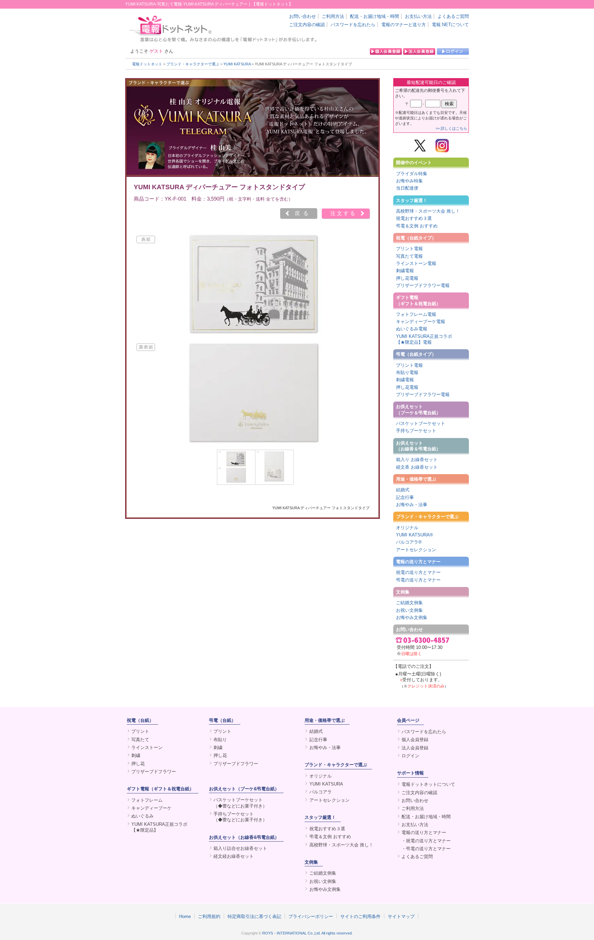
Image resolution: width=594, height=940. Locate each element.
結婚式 (402, 489)
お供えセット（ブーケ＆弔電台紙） (418, 409)
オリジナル (407, 527)
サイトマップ (401, 916)
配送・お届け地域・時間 (374, 16)
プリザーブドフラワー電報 (423, 285)
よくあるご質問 (453, 16)
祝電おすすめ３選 (414, 218)
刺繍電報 (405, 270)
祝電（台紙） (140, 720)
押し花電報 (407, 278)
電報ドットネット (147, 64)
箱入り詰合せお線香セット (240, 848)
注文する (343, 213)
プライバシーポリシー (310, 916)
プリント (140, 731)
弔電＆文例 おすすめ (417, 225)
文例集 (402, 592)
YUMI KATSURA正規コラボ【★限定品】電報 (424, 339)
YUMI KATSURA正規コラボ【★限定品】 (159, 827)
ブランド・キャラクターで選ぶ (192, 64)
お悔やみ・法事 (411, 504)
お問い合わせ (302, 16)
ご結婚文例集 (409, 602)
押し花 (138, 763)
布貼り (220, 739)
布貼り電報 (407, 372)
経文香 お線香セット (417, 467)
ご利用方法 (333, 16)
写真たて (140, 739)
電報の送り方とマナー (418, 561)
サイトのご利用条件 (360, 916)
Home (185, 916)
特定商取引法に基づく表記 (254, 916)
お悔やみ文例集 (411, 617)
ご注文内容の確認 (307, 24)
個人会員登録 (415, 739)
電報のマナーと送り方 (403, 24)
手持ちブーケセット (416, 430)
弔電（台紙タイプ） (416, 354)
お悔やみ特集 (409, 180)
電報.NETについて (450, 24)
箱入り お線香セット (417, 459)
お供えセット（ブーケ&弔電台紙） (244, 788)
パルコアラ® (409, 542)
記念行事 (405, 497)
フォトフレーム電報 (416, 314)
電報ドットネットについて (428, 784)
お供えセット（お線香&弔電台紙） (244, 837)
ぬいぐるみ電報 (411, 328)
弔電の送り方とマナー (418, 580)
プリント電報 (409, 248)
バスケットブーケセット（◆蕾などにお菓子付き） (240, 802)
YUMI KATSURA (237, 64)
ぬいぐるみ (142, 816)
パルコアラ (320, 791)
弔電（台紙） (222, 720)
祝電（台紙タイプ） (416, 238)
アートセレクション (416, 549)
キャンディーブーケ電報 (420, 321)
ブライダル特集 (411, 173)
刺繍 (135, 755)
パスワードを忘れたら (353, 24)
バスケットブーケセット (420, 423)
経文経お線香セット (233, 856)
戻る (303, 213)
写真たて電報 (409, 256)
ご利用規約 (209, 916)
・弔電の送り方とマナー (426, 848)
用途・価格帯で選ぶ (416, 479)
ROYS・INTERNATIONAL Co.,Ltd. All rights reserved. (307, 933)
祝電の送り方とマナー (418, 572)
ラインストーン (147, 747)
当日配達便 (407, 188)
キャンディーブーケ (151, 808)
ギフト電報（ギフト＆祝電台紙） (418, 300)
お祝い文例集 (409, 610)
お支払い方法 (418, 16)
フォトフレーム (147, 800)
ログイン (410, 755)
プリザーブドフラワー (153, 771)
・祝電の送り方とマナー (426, 840)
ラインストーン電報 (416, 263)
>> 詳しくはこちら (451, 128)
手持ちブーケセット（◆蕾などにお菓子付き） (240, 816)
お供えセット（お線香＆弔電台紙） (418, 445)
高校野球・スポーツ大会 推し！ (428, 211)
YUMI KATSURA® (414, 534)
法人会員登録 (415, 747)
